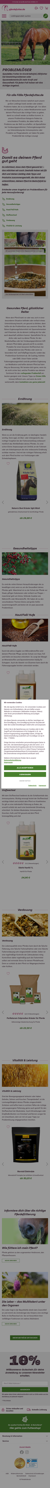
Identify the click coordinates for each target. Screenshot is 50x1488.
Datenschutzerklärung (12, 760)
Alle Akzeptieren (25, 768)
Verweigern (25, 774)
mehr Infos (25, 781)
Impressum (8, 762)
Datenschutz (32, 785)
